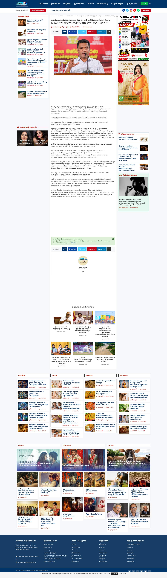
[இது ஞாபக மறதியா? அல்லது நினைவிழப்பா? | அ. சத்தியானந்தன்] (144, 148)
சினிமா (91, 4)
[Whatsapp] (138, 10)
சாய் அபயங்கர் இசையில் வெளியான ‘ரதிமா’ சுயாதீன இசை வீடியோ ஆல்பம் (26, 492)
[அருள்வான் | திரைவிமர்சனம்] (94, 479)
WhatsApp (144, 4)
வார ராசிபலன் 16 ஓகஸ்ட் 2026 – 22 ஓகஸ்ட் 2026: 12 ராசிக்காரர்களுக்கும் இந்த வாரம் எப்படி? (128, 157)
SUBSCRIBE (146, 10)
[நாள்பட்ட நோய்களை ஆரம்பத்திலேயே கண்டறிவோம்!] (124, 419)
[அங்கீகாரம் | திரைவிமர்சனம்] (72, 504)
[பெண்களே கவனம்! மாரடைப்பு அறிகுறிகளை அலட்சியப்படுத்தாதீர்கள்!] (124, 397)
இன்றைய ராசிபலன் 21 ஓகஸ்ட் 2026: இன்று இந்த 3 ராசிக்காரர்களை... (38, 405)
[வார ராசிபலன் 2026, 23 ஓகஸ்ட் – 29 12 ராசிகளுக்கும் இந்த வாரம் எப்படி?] (23, 395)
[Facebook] (123, 10)
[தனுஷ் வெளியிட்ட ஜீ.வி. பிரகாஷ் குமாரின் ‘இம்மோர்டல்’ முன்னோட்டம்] (22, 51)
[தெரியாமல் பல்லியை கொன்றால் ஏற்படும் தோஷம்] (144, 139)
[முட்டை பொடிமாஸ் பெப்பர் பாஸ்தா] (90, 384)
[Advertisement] (32, 112)
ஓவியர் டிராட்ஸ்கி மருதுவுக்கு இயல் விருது (36, 30)
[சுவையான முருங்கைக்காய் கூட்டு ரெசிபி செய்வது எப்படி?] (90, 417)
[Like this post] (65, 32)
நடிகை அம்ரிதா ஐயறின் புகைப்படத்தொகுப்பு (35, 21)
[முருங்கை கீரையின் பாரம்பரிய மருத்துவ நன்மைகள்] (124, 408)
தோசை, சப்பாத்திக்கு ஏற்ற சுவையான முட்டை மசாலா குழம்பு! (105, 426)
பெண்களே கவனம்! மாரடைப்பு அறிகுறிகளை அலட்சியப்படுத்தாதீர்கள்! (139, 395)
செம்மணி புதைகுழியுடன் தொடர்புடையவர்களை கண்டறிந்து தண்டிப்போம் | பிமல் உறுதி (36, 73)
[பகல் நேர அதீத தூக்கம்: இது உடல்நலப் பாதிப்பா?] (124, 430)
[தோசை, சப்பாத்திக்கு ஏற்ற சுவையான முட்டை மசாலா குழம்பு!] (90, 428)
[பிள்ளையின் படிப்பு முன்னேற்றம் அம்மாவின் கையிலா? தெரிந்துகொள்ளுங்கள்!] (57, 406)
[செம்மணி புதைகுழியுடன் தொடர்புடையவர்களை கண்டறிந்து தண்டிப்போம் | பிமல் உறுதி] (22, 73)
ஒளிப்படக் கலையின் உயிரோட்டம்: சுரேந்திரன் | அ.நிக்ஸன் (140, 522)
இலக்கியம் (79, 4)
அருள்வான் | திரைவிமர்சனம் (91, 490)
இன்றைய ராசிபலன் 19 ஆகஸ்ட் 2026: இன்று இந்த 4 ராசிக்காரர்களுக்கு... (38, 415)
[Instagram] (131, 10)
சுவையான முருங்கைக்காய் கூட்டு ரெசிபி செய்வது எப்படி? (104, 415)
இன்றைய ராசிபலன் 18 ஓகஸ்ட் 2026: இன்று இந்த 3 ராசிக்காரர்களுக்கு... (38, 426)
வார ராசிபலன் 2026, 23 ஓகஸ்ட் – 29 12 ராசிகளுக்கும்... (36, 394)
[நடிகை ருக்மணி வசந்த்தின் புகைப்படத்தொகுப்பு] (40, 138)
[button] (48, 10)
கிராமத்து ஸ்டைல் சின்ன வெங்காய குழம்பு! (105, 404)
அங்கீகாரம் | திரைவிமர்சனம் (69, 515)
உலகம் (60, 16)
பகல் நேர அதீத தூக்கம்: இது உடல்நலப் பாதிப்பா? (138, 427)
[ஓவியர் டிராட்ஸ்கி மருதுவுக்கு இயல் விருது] (22, 32)
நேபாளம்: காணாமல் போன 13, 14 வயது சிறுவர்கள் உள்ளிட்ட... (37, 92)
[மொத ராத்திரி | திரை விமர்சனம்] (83, 460)
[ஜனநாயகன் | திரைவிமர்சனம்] (72, 479)
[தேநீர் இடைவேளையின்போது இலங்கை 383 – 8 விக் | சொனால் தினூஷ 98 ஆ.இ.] (22, 84)
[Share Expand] (109, 32)
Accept (115, 574)
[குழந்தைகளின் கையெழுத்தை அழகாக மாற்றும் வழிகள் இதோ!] (57, 433)
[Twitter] (127, 10)
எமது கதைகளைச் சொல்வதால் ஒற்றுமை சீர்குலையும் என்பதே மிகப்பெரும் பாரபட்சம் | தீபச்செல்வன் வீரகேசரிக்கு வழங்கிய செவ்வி (132, 202)
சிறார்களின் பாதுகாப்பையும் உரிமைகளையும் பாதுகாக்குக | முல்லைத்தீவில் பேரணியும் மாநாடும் (37, 61)
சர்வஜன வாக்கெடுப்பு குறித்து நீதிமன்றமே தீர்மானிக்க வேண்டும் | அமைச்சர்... (37, 41)
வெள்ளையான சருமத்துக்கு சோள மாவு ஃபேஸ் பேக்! (71, 383)
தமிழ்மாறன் (64, 27)
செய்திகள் (43, 4)
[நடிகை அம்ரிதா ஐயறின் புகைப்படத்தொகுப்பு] (22, 22)
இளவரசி (30, 95)
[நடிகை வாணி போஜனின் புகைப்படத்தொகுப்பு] (25, 138)
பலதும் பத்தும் (117, 4)
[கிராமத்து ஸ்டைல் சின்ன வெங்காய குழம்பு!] (90, 406)
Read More (123, 573)
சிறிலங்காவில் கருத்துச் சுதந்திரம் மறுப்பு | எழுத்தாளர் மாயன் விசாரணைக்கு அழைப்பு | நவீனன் (140, 493)
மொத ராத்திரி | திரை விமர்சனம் (76, 465)
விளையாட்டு (102, 4)
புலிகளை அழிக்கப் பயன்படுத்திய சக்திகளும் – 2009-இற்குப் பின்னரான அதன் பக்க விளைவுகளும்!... (117, 523)
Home (52, 16)
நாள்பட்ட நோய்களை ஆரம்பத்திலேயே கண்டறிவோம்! (137, 417)
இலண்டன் (55, 4)
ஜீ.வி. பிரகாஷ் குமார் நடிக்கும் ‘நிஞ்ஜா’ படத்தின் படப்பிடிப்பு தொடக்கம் (25, 521)
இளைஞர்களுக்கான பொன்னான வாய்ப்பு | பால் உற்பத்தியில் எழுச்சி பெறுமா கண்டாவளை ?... (117, 492)
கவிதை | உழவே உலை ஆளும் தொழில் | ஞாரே (70, 10)
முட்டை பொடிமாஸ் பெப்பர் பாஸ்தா (105, 382)
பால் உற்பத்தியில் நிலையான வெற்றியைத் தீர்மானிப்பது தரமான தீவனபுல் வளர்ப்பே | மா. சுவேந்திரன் (127, 463)
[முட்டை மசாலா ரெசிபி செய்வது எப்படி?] (90, 395)
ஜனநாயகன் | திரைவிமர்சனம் (69, 490)
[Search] (150, 4)
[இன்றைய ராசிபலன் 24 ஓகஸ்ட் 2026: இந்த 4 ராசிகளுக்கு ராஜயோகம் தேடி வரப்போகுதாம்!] (23, 384)
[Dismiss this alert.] (113, 239)
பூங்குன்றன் (31, 33)
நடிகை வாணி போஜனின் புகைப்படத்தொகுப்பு (25, 142)
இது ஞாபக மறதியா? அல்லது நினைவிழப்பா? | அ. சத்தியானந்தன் (127, 148)
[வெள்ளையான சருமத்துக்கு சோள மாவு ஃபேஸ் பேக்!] (57, 384)
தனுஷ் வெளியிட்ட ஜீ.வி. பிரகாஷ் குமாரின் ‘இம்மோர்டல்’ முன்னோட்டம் (36, 51)
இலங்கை (70, 16)
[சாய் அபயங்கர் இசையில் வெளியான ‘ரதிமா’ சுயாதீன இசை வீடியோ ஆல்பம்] (27, 479)
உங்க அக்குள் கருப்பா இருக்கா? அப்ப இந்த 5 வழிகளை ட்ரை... (70, 394)
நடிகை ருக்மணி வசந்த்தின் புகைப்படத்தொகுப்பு (41, 142)
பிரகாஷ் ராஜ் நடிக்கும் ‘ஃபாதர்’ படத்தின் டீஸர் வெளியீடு (48, 491)
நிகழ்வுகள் (132, 4)
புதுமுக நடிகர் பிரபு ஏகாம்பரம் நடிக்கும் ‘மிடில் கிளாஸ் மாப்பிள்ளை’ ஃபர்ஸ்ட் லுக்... (48, 521)
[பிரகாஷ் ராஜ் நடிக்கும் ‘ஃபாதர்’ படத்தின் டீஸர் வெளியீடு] (49, 479)
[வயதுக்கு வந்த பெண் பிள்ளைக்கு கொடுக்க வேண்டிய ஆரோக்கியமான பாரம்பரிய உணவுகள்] (57, 419)
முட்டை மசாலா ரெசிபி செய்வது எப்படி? (104, 393)
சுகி (29, 23)
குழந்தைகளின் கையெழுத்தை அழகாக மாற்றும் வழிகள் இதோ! (71, 432)
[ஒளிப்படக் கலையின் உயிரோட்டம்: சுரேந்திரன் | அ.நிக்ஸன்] (139, 510)
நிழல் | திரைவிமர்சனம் (94, 514)
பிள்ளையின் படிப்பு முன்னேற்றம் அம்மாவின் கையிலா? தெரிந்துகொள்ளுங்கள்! (72, 405)
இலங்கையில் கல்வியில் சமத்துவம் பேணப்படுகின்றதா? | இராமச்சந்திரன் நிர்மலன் (126, 167)
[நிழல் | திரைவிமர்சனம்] (94, 504)
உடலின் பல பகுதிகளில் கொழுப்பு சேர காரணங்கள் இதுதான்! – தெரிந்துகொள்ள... (139, 384)
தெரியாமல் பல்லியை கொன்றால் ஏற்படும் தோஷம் (127, 138)
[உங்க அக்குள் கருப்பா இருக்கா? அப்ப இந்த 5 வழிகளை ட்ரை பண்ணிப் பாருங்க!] (57, 395)
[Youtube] (134, 10)
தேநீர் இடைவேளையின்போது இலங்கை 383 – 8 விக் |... (37, 83)
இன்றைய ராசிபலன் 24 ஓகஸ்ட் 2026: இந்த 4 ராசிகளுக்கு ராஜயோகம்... (38, 383)
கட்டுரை (66, 4)
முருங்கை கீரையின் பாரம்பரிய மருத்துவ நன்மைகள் (137, 406)
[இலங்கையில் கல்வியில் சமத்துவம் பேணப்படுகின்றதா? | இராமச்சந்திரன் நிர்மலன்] (144, 167)
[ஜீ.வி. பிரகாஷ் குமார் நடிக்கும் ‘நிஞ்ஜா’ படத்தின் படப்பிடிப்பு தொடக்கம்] (27, 508)
